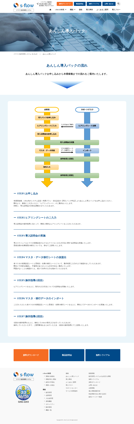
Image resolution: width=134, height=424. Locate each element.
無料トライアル (94, 4)
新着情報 (92, 373)
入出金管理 (49, 398)
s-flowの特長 (59, 9)
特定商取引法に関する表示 (97, 394)
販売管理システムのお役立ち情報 (100, 376)
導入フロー (116, 9)
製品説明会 (79, 4)
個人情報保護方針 (94, 391)
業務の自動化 (50, 376)
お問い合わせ (109, 4)
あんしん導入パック (72, 376)
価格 (80, 9)
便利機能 (49, 401)
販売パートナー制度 (95, 397)
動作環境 (49, 407)
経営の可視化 (50, 382)
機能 (71, 9)
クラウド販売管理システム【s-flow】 (26, 54)
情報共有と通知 (51, 379)
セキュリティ (50, 404)
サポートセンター (71, 388)
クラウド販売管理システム (23, 10)
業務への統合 (50, 385)
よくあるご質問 (102, 9)
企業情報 (92, 388)
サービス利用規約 (71, 391)
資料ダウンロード (65, 4)
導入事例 (89, 9)
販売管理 (49, 392)
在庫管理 (49, 395)
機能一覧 (49, 410)
